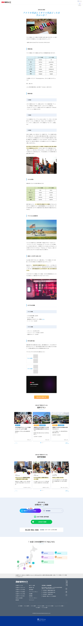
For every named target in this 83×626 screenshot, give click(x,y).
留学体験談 (31, 589)
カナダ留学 (20, 605)
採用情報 (30, 595)
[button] (67, 443)
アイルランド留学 (41, 605)
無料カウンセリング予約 (30, 511)
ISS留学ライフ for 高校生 (20, 591)
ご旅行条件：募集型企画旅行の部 (49, 590)
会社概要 (30, 593)
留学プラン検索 (32, 585)
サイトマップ (31, 600)
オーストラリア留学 (49, 605)
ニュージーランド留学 (59, 605)
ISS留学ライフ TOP (19, 585)
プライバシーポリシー (33, 598)
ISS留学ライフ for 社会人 (20, 595)
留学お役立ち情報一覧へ (42, 397)
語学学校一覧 (31, 587)
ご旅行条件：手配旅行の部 (48, 594)
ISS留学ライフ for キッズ (20, 587)
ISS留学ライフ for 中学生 (20, 589)
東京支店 (46, 553)
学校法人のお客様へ (19, 598)
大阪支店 (46, 557)
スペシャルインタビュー (33, 591)
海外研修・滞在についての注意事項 (49, 596)
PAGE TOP (66, 582)
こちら (43, 319)
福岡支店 (46, 562)
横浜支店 (59, 553)
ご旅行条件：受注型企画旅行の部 (49, 592)
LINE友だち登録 (42, 522)
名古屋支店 (59, 557)
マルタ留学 (38, 607)
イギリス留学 (33, 605)
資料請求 (48, 511)
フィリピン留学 (44, 607)
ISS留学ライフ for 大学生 (20, 593)
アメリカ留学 (26, 605)
